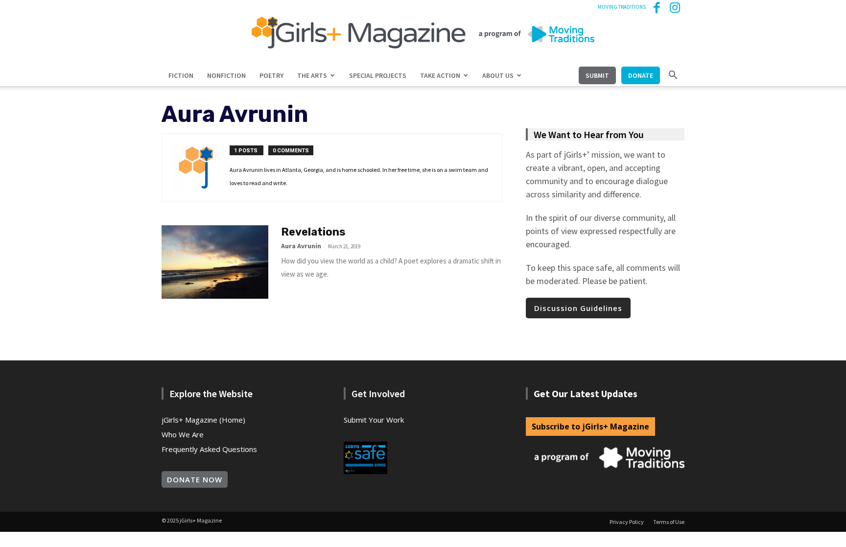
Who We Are (183, 434)
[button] (672, 75)
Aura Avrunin (301, 245)
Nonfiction (226, 75)
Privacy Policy (627, 521)
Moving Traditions (622, 6)
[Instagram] (677, 7)
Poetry (271, 75)
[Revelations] (215, 262)
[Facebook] (661, 7)
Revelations (313, 231)
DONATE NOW (194, 479)
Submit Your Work (374, 420)
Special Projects (377, 75)
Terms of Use (668, 521)
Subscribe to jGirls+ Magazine (590, 426)
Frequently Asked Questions (209, 449)
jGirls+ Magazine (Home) (203, 420)
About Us (498, 75)
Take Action (440, 75)
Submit (597, 75)
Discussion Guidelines (578, 308)
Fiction (180, 75)
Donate (640, 75)
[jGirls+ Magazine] (423, 32)
